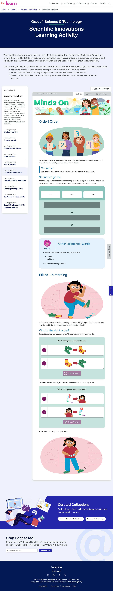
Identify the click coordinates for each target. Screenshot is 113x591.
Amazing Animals (10, 140)
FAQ (74, 586)
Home (4, 10)
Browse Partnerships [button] (95, 519)
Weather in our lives (11, 132)
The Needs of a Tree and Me (14, 197)
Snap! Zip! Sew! (9, 156)
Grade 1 (14, 10)
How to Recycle (10, 164)
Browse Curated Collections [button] (71, 519)
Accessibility (66, 586)
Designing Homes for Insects (15, 181)
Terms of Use (55, 586)
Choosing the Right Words (13, 189)
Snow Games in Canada (12, 148)
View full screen (100, 89)
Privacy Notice (43, 586)
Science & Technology (29, 10)
